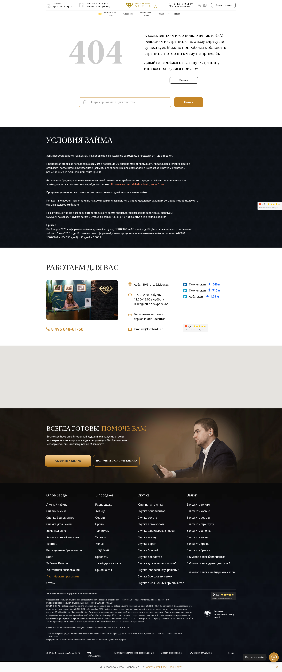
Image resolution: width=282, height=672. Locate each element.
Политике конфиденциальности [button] (163, 667)
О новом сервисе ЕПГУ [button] (171, 653)
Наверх (231, 653)
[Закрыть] (277, 667)
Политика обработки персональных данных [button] (133, 653)
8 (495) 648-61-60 (183, 4)
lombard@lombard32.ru (149, 329)
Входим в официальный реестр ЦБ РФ (224, 614)
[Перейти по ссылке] (49, 5)
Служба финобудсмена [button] (201, 653)
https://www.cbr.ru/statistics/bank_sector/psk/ (137, 184)
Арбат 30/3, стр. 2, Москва (151, 284)
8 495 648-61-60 (67, 329)
